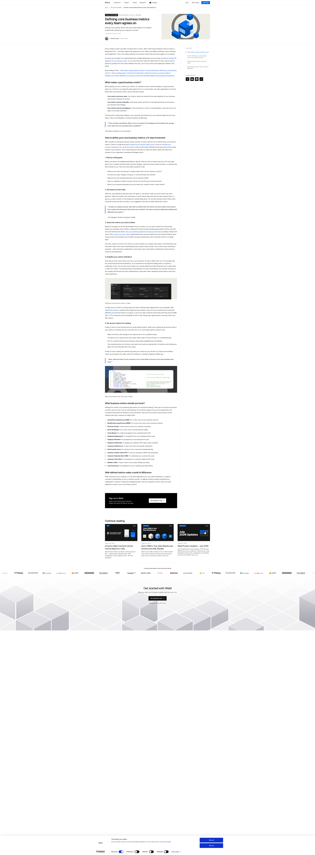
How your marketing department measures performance (144, 232)
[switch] (137, 851)
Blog (106, 7)
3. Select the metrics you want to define (156, 73)
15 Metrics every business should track (161, 75)
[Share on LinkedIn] (192, 79)
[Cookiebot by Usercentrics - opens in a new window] (100, 852)
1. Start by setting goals (117, 73)
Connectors (117, 2)
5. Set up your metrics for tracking (138, 75)
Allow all (211, 840)
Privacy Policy (166, 841)
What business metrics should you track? (197, 62)
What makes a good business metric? (132, 70)
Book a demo (195, 2)
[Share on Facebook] (197, 79)
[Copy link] (201, 79)
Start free (205, 2)
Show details (175, 851)
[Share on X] (187, 79)
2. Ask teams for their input (134, 73)
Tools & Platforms (115, 7)
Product (126, 2)
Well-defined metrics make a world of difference (197, 67)
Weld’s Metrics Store (111, 310)
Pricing (135, 2)
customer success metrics (122, 234)
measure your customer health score (142, 144)
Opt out (211, 845)
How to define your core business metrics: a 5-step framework (197, 56)
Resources (142, 2)
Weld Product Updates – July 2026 (193, 546)
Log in (187, 2)
